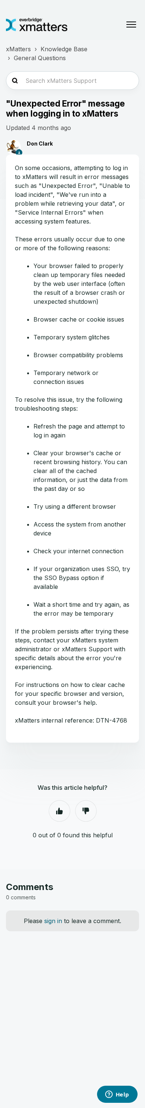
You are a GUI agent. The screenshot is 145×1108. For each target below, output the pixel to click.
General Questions (40, 58)
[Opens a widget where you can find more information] (117, 1095)
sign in (53, 921)
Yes (59, 811)
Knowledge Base (64, 49)
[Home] (36, 24)
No (86, 811)
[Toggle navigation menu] (131, 24)
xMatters (18, 49)
